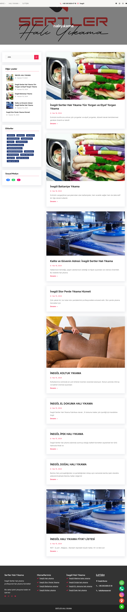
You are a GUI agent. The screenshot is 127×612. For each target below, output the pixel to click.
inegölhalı (10, 142)
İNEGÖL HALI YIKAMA (23, 75)
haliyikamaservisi (105, 590)
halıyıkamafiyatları (13, 138)
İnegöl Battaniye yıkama (49, 586)
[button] (121, 606)
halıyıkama (20, 135)
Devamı (53, 124)
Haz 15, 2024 (57, 296)
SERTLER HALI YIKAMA (63, 608)
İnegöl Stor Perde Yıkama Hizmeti (18, 112)
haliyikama (11, 135)
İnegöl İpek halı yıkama (78, 590)
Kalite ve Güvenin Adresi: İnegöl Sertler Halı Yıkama (24, 104)
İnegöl (82, 3)
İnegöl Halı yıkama (47, 578)
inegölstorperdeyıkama (15, 151)
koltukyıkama (29, 151)
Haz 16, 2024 (57, 113)
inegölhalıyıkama (22, 142)
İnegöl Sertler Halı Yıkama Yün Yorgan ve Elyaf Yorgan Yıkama (26, 86)
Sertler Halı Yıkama (27, 154)
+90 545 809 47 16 (69, 3)
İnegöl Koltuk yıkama (48, 590)
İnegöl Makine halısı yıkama (79, 578)
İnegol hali (11, 158)
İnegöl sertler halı (13, 161)
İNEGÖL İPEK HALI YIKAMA (66, 434)
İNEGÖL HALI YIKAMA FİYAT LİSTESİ (72, 539)
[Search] (36, 57)
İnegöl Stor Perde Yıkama (49, 582)
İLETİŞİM (100, 575)
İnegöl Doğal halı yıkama (78, 582)
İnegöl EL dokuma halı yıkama (80, 586)
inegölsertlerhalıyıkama (15, 148)
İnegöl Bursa (102, 581)
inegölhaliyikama (27, 138)
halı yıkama (30, 135)
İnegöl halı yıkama (22, 158)
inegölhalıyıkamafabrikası (15, 145)
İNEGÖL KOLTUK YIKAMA (65, 373)
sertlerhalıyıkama (13, 154)
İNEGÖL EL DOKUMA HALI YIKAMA (71, 403)
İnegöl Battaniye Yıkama (23, 94)
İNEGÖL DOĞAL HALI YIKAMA (68, 464)
